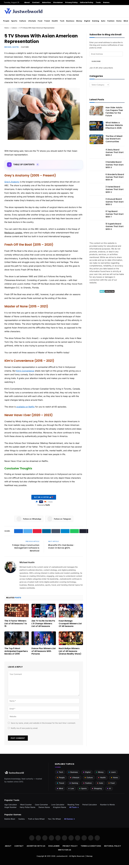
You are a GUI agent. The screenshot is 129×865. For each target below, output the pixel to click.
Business (70, 21)
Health (55, 21)
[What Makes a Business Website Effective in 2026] (96, 126)
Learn (113, 772)
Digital (87, 21)
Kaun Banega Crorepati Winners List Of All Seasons (70, 623)
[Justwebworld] (23, 11)
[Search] (124, 2)
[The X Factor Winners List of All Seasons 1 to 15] (16, 610)
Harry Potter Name (27, 807)
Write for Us (64, 850)
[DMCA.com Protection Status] (107, 292)
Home (119, 21)
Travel (47, 21)
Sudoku (21, 819)
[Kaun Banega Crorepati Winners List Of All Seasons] (71, 610)
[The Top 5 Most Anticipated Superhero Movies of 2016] (16, 638)
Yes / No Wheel (54, 819)
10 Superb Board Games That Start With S (115, 226)
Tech (62, 21)
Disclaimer (58, 2)
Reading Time (73, 804)
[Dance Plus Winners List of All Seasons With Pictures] (43, 638)
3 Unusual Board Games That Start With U (115, 202)
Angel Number (10, 807)
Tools (98, 2)
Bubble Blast (9, 819)
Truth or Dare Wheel (36, 819)
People (6, 21)
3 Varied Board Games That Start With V (115, 189)
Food (40, 21)
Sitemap (89, 856)
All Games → (69, 819)
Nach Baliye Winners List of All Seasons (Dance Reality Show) (70, 651)
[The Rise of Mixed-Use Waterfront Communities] (96, 139)
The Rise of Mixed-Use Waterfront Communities (114, 139)
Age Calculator (10, 804)
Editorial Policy (86, 2)
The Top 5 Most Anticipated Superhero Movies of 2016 (16, 651)
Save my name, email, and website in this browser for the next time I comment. (43, 723)
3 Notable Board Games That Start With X (115, 165)
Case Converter (41, 804)
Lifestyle (32, 21)
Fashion (110, 21)
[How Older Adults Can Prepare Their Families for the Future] (96, 110)
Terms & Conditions (91, 846)
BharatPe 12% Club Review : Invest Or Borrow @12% (61, 546)
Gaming (95, 21)
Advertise (46, 2)
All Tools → (74, 807)
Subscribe (96, 61)
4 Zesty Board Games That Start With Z (115, 152)
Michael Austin (11, 47)
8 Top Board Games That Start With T (115, 214)
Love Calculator (57, 804)
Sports (14, 21)
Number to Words (107, 804)
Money (79, 21)
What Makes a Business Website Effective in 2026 (114, 125)
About (27, 2)
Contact (36, 2)
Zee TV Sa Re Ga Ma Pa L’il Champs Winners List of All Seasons (43, 623)
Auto (103, 21)
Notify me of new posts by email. (24, 728)
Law (72, 788)
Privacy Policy (71, 2)
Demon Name (44, 807)
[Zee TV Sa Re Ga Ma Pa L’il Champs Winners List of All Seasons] (43, 610)
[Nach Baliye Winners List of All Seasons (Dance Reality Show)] (71, 638)
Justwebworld (61, 856)
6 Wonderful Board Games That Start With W (115, 177)
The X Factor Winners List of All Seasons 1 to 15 (15, 623)
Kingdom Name (59, 807)
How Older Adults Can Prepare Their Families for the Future (114, 111)
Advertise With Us (36, 846)
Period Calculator (89, 804)
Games (106, 2)
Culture (22, 21)
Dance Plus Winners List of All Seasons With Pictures (43, 651)
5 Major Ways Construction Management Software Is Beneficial (25, 548)
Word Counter (26, 804)
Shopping (98, 788)
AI (110, 788)
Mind (126, 21)
